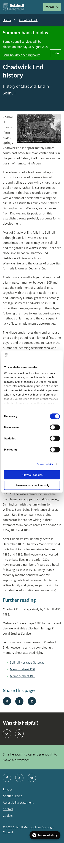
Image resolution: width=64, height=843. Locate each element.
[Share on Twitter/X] (7, 701)
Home (7, 20)
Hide (55, 53)
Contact (8, 809)
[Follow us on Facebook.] (7, 778)
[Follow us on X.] (19, 778)
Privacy (7, 789)
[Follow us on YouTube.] (32, 778)
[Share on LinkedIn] (32, 701)
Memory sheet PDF (22, 669)
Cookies (8, 816)
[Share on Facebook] (19, 701)
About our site (12, 796)
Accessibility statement (18, 802)
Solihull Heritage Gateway (27, 662)
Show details (45, 464)
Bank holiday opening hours (21, 55)
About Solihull (28, 20)
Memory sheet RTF (22, 676)
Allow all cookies (32, 474)
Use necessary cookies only (32, 485)
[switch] (55, 427)
